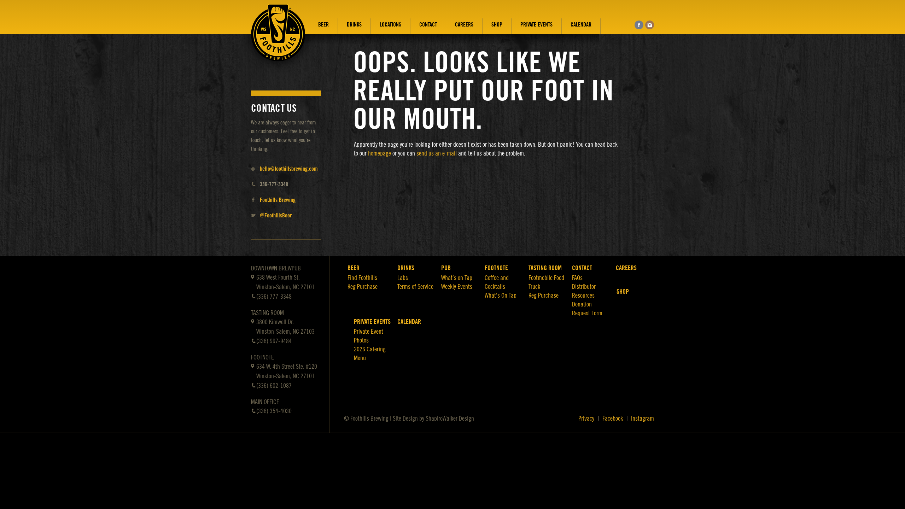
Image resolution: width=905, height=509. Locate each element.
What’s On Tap (500, 295)
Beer (323, 25)
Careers (464, 25)
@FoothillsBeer (276, 215)
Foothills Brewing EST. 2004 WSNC (278, 38)
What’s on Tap (456, 278)
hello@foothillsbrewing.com (289, 169)
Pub (446, 268)
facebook (639, 25)
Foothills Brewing (278, 200)
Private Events (536, 25)
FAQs (577, 278)
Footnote (496, 268)
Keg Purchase (363, 286)
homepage (379, 153)
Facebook (612, 418)
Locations (390, 25)
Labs (402, 278)
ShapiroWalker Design (450, 418)
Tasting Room (545, 268)
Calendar (581, 25)
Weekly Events (456, 286)
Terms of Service (415, 286)
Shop (496, 25)
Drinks (354, 25)
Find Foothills (362, 278)
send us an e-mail (436, 153)
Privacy (586, 418)
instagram (649, 25)
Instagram (642, 418)
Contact (428, 25)
